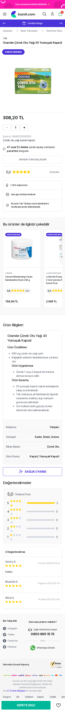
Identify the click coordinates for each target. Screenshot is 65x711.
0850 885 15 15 (42, 634)
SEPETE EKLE (26, 705)
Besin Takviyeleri (29, 30)
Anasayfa (7, 30)
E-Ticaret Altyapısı (16, 690)
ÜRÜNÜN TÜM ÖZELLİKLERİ (32, 159)
